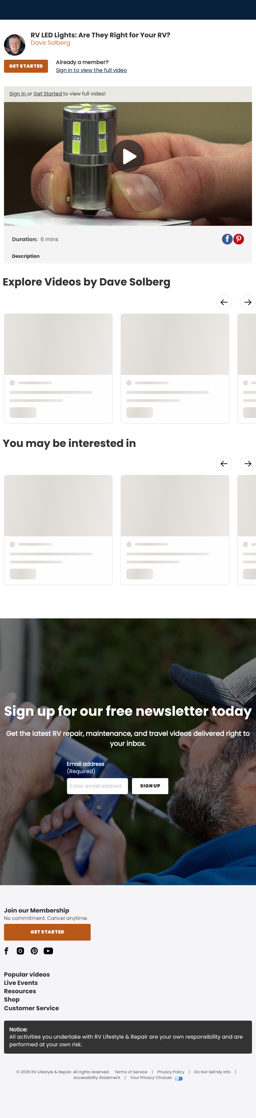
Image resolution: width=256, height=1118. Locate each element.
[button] (91, 66)
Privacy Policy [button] (170, 1072)
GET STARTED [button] (26, 66)
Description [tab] (26, 256)
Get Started (48, 93)
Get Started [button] (47, 932)
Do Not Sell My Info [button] (212, 1072)
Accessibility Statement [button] (96, 1078)
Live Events (21, 983)
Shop (12, 1000)
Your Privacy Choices (151, 1078)
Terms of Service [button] (131, 1072)
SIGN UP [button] (150, 785)
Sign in (18, 93)
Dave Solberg (50, 43)
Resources (20, 991)
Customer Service (31, 1008)
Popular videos (27, 975)
